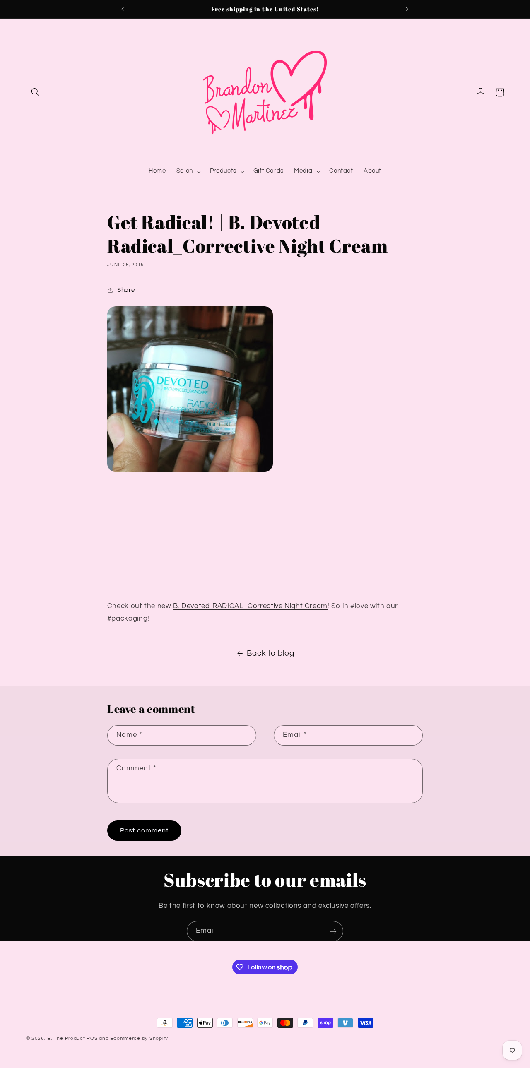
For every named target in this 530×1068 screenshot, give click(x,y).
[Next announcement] (407, 9)
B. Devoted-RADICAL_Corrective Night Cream (250, 606)
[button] (35, 92)
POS (92, 1038)
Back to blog (270, 653)
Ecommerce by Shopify (139, 1038)
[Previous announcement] (123, 9)
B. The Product (66, 1038)
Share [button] (126, 290)
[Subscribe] (333, 931)
